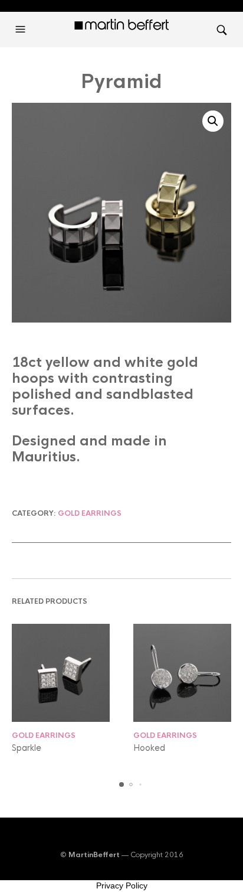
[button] (22, 29)
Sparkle (26, 748)
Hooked (149, 748)
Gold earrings (89, 513)
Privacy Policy (121, 885)
